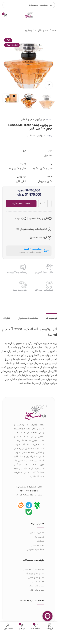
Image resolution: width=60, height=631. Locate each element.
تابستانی (32, 132)
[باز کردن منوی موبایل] (53, 15)
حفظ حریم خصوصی (35, 546)
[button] (51, 63)
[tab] (51, 314)
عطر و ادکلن (43, 30)
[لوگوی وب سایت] (29, 15)
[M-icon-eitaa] (20, 502)
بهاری (40, 132)
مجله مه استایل (37, 542)
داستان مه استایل (37, 529)
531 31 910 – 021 (29, 487)
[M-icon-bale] (29, 508)
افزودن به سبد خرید (21, 200)
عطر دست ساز (38, 578)
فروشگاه (40, 537)
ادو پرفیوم (29, 30)
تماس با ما (39, 533)
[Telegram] (29, 502)
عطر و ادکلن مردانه (36, 582)
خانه (54, 30)
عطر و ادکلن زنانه (37, 586)
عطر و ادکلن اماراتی (36, 574)
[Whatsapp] (37, 502)
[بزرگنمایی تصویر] (48, 82)
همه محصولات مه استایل (33, 565)
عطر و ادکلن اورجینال (35, 570)
